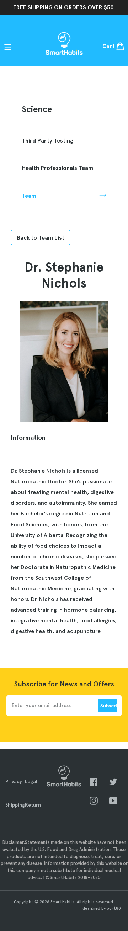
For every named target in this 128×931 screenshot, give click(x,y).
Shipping (15, 805)
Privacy (13, 781)
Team (29, 195)
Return (33, 805)
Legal (31, 781)
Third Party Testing (47, 140)
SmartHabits (62, 901)
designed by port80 (101, 908)
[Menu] (9, 46)
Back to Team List (40, 237)
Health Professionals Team (57, 168)
